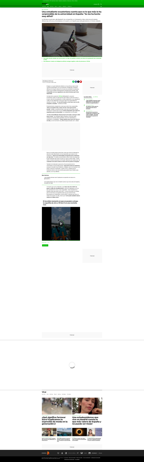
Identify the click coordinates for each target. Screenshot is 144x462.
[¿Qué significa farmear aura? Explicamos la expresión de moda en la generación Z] (57, 406)
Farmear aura (69, 0)
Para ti (56, 6)
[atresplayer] (96, 4)
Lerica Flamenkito (46, 0)
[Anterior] (42, 1)
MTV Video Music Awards (54, 0)
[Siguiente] (101, 1)
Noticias (52, 6)
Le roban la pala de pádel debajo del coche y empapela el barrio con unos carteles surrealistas (94, 439)
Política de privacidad (72, 457)
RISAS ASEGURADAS (89, 105)
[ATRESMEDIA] (46, 453)
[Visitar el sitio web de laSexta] (62, 453)
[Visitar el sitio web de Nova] (70, 453)
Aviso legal (66, 457)
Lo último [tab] (95, 97)
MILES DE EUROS (89, 111)
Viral (48, 6)
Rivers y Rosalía (74, 0)
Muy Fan (44, 6)
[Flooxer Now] (49, 4)
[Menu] (101, 6)
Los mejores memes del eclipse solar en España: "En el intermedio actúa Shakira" (79, 439)
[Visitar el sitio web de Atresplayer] (95, 453)
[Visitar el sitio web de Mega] (74, 453)
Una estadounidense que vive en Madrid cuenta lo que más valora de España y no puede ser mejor (86, 420)
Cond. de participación (86, 457)
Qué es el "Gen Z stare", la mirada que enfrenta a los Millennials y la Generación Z (49, 439)
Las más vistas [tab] (88, 97)
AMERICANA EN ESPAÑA (76, 415)
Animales (64, 6)
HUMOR (73, 437)
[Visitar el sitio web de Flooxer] (100, 453)
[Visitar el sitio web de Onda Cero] (81, 453)
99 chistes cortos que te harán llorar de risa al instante (92, 107)
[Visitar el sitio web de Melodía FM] (89, 453)
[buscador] (101, 4)
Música (60, 6)
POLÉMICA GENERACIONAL (47, 437)
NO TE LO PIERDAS (90, 437)
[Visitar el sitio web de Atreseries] (77, 453)
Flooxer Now (44, 242)
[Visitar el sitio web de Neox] (66, 453)
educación (45, 245)
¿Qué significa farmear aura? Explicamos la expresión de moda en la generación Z (93, 102)
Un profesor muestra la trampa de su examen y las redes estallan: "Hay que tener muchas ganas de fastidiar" (92, 115)
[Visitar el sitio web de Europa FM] (85, 453)
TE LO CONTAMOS (89, 99)
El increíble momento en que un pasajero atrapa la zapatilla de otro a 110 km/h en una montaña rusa (60, 203)
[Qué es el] (49, 432)
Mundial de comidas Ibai (63, 0)
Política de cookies (79, 457)
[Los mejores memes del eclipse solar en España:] (79, 432)
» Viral (48, 242)
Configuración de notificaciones (69, 459)
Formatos (70, 6)
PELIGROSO (59, 437)
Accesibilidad (77, 459)
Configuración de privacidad (95, 457)
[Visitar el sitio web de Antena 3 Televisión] (58, 453)
